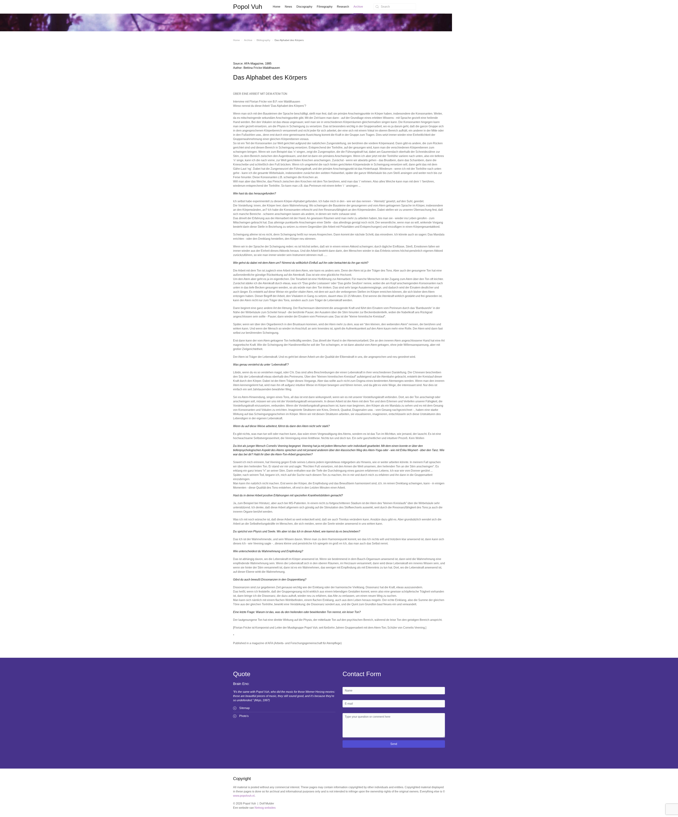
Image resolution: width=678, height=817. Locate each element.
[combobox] (395, 6)
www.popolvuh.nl (244, 795)
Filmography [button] (324, 6)
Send (393, 743)
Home (276, 6)
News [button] (288, 6)
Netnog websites (265, 807)
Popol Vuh (247, 6)
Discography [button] (304, 6)
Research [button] (343, 6)
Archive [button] (358, 6)
